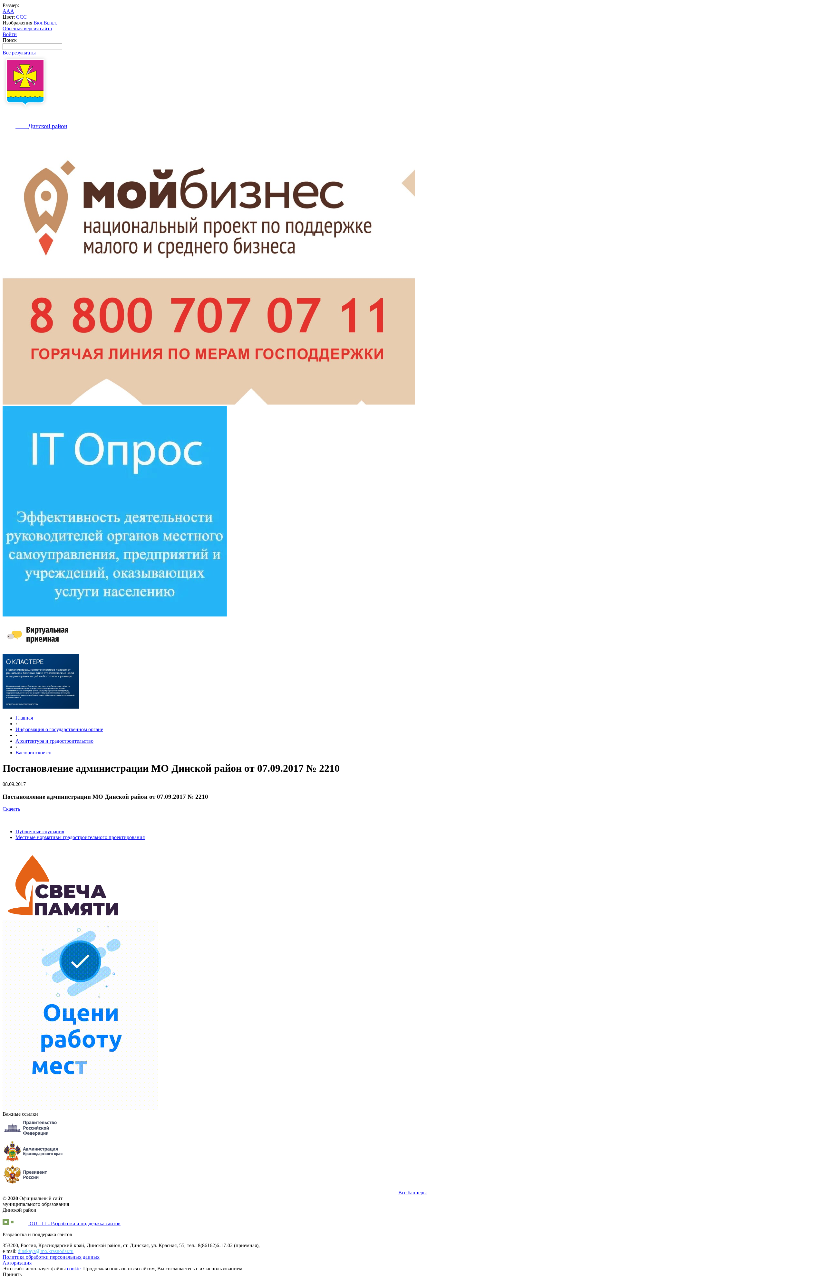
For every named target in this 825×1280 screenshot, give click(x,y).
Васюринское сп (33, 752)
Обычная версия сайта (27, 28)
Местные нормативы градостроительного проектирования (80, 837)
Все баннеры (412, 1192)
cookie (74, 1268)
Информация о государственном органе (59, 729)
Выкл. (50, 22)
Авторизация (17, 1263)
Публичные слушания (39, 831)
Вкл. (39, 22)
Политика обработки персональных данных (51, 1257)
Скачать (11, 809)
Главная (24, 718)
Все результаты (19, 52)
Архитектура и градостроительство (54, 741)
